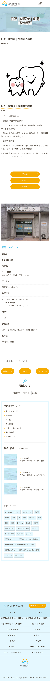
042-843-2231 (7, 260)
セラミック (19, 555)
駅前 (39, 517)
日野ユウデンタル (23, 528)
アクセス (35, 528)
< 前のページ (7, 371)
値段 (24, 517)
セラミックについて (13, 428)
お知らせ (9, 415)
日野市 (36, 523)
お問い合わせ (9, 528)
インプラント (27, 512)
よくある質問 (9, 534)
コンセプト (8, 555)
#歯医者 (26, 393)
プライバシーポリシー (12, 512)
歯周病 (7, 517)
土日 (6, 523)
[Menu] (46, 3)
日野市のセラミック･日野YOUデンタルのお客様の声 (22, 539)
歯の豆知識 (10, 432)
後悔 (13, 517)
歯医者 (28, 523)
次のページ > (42, 371)
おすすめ (20, 523)
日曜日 (37, 512)
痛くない (32, 517)
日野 (12, 523)
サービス (29, 534)
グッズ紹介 (10, 424)
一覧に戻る (25, 371)
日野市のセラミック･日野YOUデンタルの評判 (19, 545)
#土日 (34, 393)
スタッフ (20, 534)
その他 (24, 361)
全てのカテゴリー (13, 411)
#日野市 (16, 393)
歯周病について (13, 361)
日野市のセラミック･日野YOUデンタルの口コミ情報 (22, 550)
